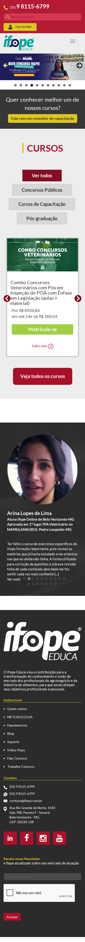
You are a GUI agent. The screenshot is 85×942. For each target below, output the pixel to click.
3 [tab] (26, 85)
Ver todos (42, 175)
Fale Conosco (17, 758)
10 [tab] (64, 85)
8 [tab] (53, 85)
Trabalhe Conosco (20, 766)
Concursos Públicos (42, 190)
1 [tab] (15, 85)
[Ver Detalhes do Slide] (42, 67)
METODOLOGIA (20, 717)
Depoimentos (17, 725)
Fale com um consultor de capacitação (42, 118)
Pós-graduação (41, 218)
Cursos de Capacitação (41, 204)
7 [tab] (48, 85)
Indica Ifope (16, 750)
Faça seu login (24, 26)
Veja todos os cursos (42, 376)
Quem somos (17, 709)
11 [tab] (69, 85)
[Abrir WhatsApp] (73, 930)
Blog (10, 733)
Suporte (13, 742)
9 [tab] (59, 85)
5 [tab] (37, 85)
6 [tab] (42, 85)
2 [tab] (21, 85)
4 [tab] (31, 85)
